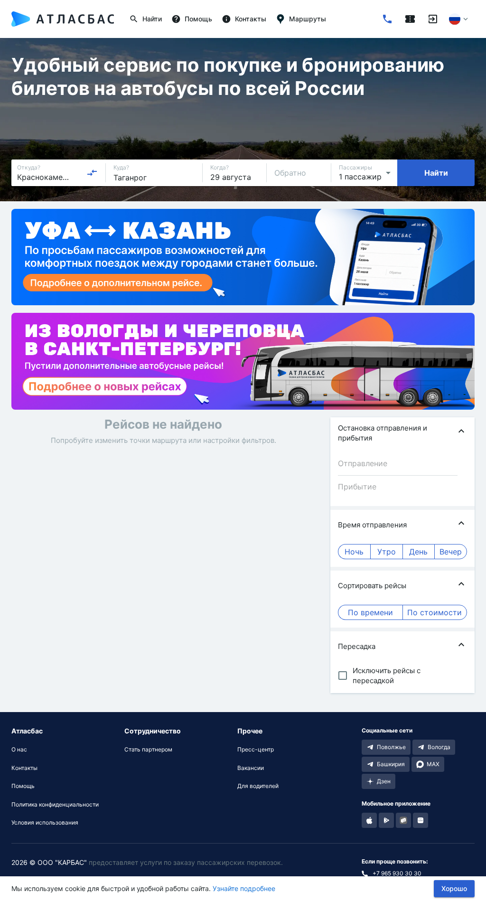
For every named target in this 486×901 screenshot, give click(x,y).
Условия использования (44, 822)
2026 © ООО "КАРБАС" (49, 862)
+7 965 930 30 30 (397, 873)
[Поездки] (410, 19)
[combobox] (57, 173)
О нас (19, 749)
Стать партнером (148, 749)
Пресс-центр (255, 749)
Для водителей (258, 786)
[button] (402, 433)
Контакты (24, 768)
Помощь (23, 786)
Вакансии (250, 768)
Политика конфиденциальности (55, 804)
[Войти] (432, 19)
